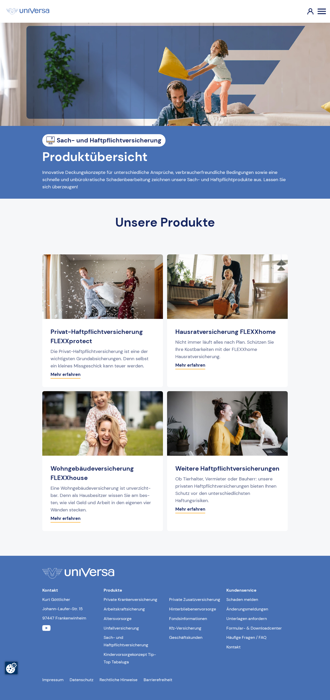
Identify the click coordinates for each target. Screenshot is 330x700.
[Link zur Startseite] (27, 11)
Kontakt (233, 647)
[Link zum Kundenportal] (306, 11)
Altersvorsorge (117, 618)
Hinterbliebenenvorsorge (192, 609)
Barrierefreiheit (158, 679)
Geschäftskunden (185, 637)
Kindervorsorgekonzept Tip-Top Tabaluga (130, 658)
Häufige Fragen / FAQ (246, 637)
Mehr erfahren (65, 374)
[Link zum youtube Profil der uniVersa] (46, 628)
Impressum (52, 679)
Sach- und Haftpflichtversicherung (126, 641)
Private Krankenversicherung (130, 599)
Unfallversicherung (121, 628)
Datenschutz (81, 679)
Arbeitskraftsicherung (124, 609)
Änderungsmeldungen (247, 609)
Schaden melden (242, 599)
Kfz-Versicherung (185, 628)
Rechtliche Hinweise (118, 679)
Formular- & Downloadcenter (254, 628)
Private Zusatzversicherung (194, 599)
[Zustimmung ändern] (11, 668)
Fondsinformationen (188, 618)
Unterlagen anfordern (246, 618)
